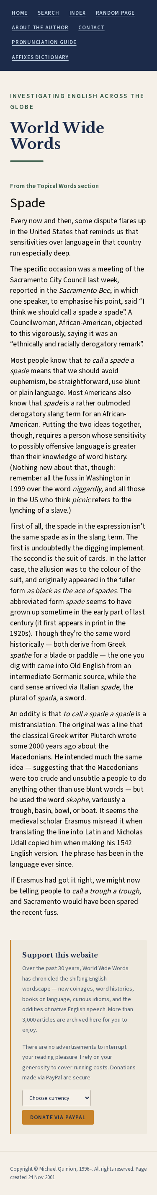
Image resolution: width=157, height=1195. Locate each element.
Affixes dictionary (40, 57)
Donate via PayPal (58, 1117)
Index (77, 13)
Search (48, 13)
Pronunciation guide (44, 42)
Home (20, 13)
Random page (115, 13)
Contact (91, 27)
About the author (40, 27)
